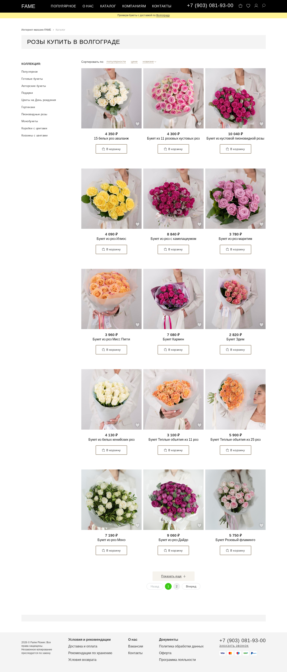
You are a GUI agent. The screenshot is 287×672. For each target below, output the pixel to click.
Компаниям (134, 6)
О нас (88, 6)
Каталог (108, 6)
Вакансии (135, 646)
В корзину (113, 149)
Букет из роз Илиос (111, 239)
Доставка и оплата (82, 646)
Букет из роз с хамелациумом (173, 239)
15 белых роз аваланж (111, 138)
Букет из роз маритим (235, 239)
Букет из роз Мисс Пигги (111, 339)
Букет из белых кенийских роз (111, 439)
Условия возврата (82, 660)
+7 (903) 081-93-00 (210, 5)
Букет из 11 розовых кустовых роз (173, 138)
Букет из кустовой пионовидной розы (235, 138)
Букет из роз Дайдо (173, 540)
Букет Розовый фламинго (235, 540)
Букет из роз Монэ (111, 540)
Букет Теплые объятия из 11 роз (173, 439)
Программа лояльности (177, 660)
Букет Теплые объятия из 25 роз (236, 439)
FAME (28, 6)
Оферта (165, 653)
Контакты (161, 6)
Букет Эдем (235, 339)
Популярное (63, 6)
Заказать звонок (234, 646)
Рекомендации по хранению (90, 653)
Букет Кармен (173, 339)
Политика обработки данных (181, 646)
